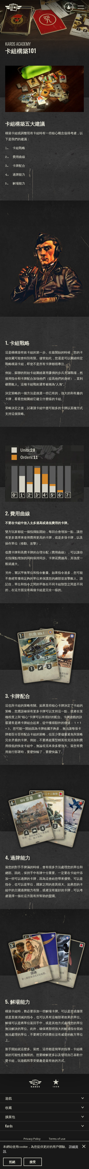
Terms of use (57, 1139)
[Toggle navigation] (80, 7)
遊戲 (8, 1098)
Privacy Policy (32, 1139)
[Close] (84, 1146)
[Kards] (13, 7)
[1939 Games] (56, 1079)
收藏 (8, 1107)
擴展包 (10, 1116)
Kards (9, 1126)
